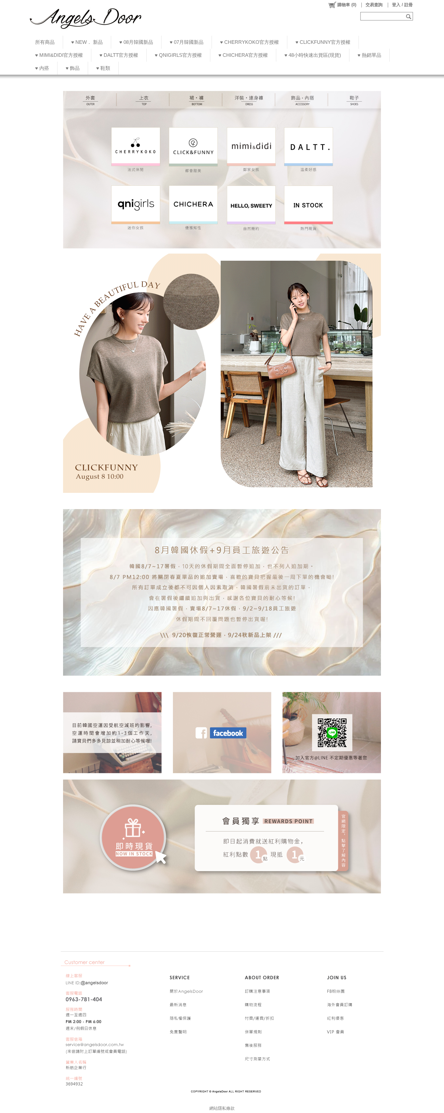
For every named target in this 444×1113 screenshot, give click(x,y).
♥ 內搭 (42, 68)
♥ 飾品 (73, 68)
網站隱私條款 (222, 1108)
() (346, 4)
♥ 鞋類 (103, 68)
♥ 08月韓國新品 (136, 42)
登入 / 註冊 (402, 4)
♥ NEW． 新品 (87, 42)
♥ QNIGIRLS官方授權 (178, 55)
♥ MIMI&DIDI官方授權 (59, 55)
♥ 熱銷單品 (369, 55)
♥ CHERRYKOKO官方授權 (249, 42)
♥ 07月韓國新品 (186, 42)
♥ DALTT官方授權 (118, 55)
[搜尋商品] (409, 16)
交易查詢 (374, 4)
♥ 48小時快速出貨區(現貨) (312, 55)
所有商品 (45, 42)
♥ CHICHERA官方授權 (243, 55)
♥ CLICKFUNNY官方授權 (322, 42)
